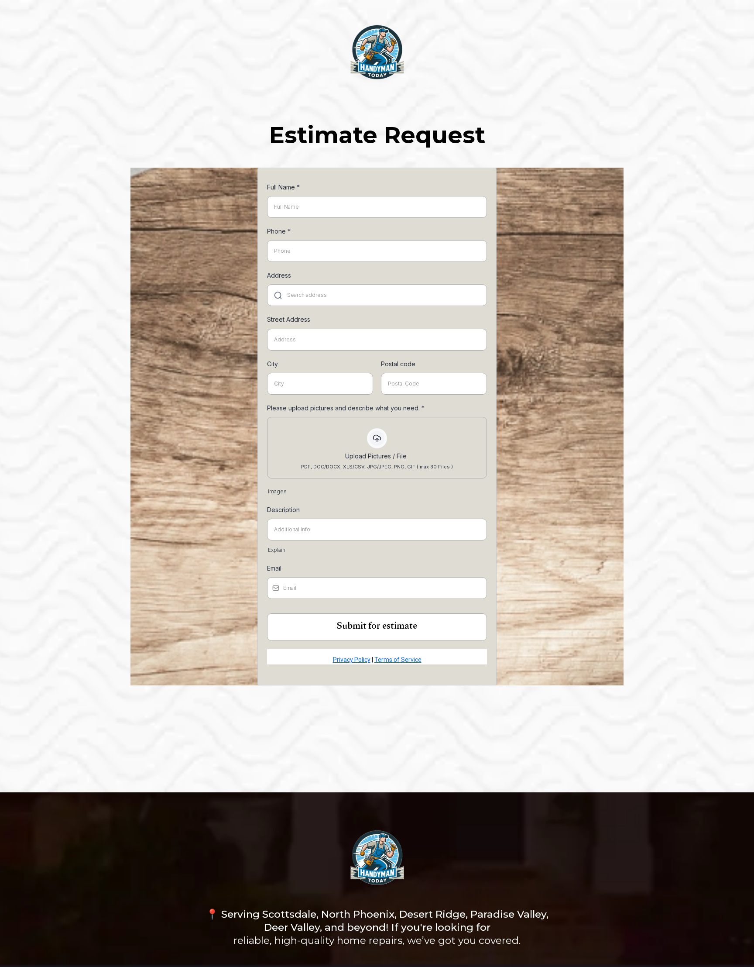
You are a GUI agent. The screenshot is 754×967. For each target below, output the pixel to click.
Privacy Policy (351, 659)
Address (279, 275)
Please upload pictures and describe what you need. (346, 408)
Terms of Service (398, 659)
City (272, 364)
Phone (279, 231)
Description (283, 509)
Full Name (283, 187)
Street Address (288, 319)
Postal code (398, 364)
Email (274, 568)
